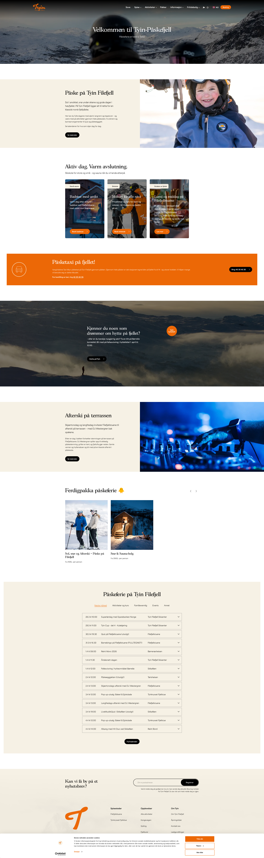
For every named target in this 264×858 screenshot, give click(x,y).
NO (217, 7)
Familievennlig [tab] (140, 605)
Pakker (163, 7)
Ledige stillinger (177, 832)
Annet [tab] (167, 605)
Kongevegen (146, 820)
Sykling (144, 826)
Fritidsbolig (192, 7)
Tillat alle (200, 839)
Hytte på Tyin (94, 359)
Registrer (190, 782)
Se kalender (72, 135)
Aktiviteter (150, 7)
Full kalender (132, 741)
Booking (226, 7)
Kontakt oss (175, 826)
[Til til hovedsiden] (39, 7)
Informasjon (176, 7)
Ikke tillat (200, 852)
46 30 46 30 (78, 277)
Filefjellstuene (116, 814)
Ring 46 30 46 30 (239, 269)
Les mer (160, 231)
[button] (191, 491)
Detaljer (77, 852)
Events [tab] (155, 605)
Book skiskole (119, 231)
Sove (128, 7)
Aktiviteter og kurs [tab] (120, 605)
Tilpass (198, 846)
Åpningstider (176, 820)
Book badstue (77, 231)
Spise (136, 7)
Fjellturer (144, 832)
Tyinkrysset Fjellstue (119, 820)
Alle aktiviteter (146, 814)
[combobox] (215, 7)
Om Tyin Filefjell (177, 814)
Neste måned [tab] (100, 605)
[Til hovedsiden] (76, 818)
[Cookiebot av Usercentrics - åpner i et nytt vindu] (60, 854)
